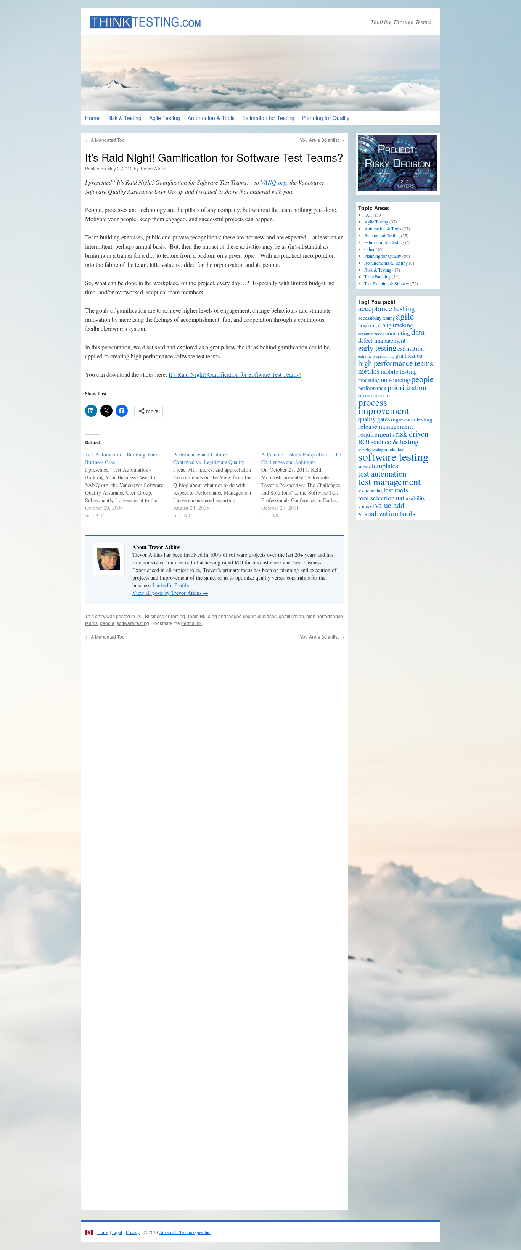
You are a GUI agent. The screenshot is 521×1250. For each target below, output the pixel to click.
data (418, 331)
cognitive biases (260, 616)
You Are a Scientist (322, 140)
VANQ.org (273, 182)
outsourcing (395, 380)
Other (369, 249)
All (139, 616)
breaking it (369, 325)
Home (92, 118)
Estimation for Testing (268, 118)
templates (385, 465)
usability (415, 498)
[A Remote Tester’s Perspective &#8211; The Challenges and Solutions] (305, 485)
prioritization (407, 387)
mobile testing (399, 371)
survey (364, 466)
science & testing (394, 441)
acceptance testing (386, 308)
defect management (382, 340)
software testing (133, 623)
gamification (291, 616)
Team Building (202, 616)
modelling (369, 380)
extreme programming (376, 356)
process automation (373, 395)
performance (372, 388)
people (107, 623)
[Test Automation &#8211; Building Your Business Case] (129, 485)
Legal (117, 1232)
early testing (377, 347)
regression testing (412, 419)
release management (385, 426)
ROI (364, 441)
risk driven (411, 433)
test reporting (370, 490)
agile (405, 316)
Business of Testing (165, 616)
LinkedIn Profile (171, 585)
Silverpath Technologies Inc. (185, 1232)
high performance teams (395, 363)
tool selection (376, 497)
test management (389, 481)
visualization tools (386, 513)
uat (400, 497)
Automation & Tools (211, 118)
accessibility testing (376, 318)
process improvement (383, 406)
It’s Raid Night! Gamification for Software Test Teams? (235, 374)
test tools (396, 489)
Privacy (133, 1232)
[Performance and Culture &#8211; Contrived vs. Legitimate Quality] (217, 485)
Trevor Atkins (153, 168)
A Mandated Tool (105, 140)
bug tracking (397, 325)
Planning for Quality (325, 118)
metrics (368, 371)
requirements (376, 434)
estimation (410, 348)
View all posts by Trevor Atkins (170, 592)
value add (389, 505)
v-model (366, 506)
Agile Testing (164, 118)
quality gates (374, 419)
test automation (382, 473)
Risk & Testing (124, 118)
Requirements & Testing (386, 263)
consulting (397, 333)
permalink (191, 623)
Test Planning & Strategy (386, 283)
